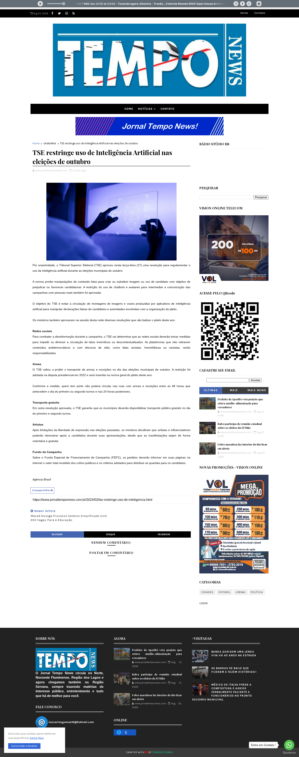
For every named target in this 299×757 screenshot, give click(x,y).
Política (257, 592)
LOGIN (203, 603)
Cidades (207, 592)
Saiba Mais (37, 738)
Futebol (225, 592)
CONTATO (167, 108)
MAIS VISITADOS (234, 391)
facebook (164, 534)
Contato (259, 13)
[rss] (74, 13)
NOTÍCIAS (145, 108)
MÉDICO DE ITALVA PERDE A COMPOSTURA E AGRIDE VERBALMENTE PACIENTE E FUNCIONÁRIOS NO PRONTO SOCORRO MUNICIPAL (222, 692)
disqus (110, 534)
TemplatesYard (163, 752)
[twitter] (59, 13)
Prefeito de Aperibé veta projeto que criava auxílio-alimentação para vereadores (240, 403)
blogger (57, 534)
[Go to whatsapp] (289, 745)
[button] (24, 746)
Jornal (241, 592)
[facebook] (52, 13)
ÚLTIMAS (211, 390)
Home (244, 13)
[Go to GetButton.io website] (289, 753)
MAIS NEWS (257, 390)
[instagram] (66, 13)
